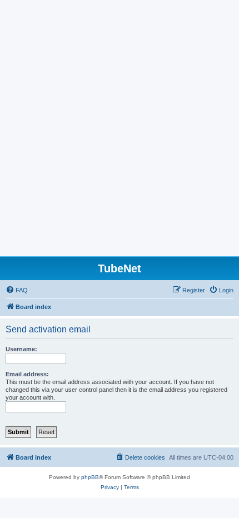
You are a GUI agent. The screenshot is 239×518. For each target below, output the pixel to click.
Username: (21, 349)
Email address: (27, 374)
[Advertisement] (119, 131)
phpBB (90, 477)
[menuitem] (17, 290)
